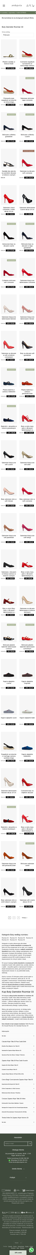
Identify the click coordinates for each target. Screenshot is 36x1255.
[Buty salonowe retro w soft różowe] (9, 486)
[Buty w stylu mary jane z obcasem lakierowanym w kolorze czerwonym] (27, 414)
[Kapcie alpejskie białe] (27, 705)
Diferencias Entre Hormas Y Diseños (11, 1092)
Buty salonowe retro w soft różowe (8, 500)
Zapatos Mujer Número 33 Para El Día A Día (13, 1073)
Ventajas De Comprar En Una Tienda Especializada (15, 1107)
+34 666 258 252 (23, 1158)
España (10, 1246)
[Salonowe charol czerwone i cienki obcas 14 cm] (9, 195)
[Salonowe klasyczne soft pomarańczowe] (9, 851)
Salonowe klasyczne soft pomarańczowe (9, 864)
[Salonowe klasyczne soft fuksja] (27, 523)
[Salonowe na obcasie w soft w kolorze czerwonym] (9, 341)
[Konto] (27, 5)
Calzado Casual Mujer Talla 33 (9, 1069)
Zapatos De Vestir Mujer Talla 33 (10, 1065)
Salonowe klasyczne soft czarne (9, 463)
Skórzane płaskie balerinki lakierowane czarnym (9, 647)
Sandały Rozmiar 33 (22, 1026)
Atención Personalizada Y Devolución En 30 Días (14, 1111)
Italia (18, 1248)
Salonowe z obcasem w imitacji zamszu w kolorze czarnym (8, 574)
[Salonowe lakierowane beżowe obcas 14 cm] (9, 778)
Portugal (22, 1248)
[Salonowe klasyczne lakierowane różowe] (27, 304)
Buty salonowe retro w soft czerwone (27, 500)
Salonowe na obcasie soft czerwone (27, 172)
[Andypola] (17, 5)
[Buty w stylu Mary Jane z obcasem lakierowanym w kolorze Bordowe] (9, 596)
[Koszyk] (33, 5)
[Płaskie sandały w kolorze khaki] (9, 49)
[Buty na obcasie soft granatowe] (27, 341)
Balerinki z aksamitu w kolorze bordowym (9, 828)
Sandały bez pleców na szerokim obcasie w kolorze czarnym (9, 173)
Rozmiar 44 (13, 940)
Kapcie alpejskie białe (27, 718)
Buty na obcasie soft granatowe (27, 354)
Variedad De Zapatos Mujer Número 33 (11, 1050)
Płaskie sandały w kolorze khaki (9, 62)
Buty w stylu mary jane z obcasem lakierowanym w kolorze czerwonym (27, 575)
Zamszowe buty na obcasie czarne (8, 245)
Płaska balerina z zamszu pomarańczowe (27, 392)
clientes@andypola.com (19, 1162)
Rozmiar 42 (29, 938)
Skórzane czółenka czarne (27, 135)
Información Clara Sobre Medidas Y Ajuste (12, 1103)
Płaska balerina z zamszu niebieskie (8, 391)
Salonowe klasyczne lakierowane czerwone (27, 281)
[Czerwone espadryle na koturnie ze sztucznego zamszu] (27, 49)
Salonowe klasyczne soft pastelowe (9, 536)
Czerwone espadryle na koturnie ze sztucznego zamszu (27, 63)
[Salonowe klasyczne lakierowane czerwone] (27, 268)
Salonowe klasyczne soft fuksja (27, 536)
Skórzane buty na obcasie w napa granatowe (27, 246)
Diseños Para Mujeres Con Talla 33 (10, 1046)
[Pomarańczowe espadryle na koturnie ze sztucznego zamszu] (9, 86)
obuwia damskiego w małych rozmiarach (19, 984)
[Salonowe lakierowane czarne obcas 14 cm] (27, 195)
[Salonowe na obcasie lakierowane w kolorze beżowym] (27, 596)
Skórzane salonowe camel (27, 864)
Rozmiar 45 (21, 940)
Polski (16, 1243)
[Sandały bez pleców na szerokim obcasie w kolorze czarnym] (9, 158)
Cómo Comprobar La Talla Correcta (11, 1088)
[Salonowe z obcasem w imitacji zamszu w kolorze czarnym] (9, 559)
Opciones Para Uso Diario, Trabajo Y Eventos (13, 1054)
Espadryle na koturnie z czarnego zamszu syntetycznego (8, 756)
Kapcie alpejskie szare (9, 718)
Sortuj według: (6, 32)
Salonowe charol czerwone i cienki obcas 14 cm (9, 209)
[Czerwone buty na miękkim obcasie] (27, 778)
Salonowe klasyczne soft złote (27, 463)
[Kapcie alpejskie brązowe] (27, 669)
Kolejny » (24, 917)
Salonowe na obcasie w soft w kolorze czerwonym (8, 355)
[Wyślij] (30, 1144)
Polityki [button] (12, 1177)
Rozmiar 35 (21, 938)
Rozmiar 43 (5, 940)
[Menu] (4, 6)
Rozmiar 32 (5, 938)
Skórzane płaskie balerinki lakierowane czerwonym (27, 647)
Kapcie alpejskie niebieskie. (27, 755)
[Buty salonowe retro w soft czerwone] (27, 486)
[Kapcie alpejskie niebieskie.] (27, 742)
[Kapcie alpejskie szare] (9, 705)
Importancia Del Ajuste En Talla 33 (10, 1084)
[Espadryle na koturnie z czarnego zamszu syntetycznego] (9, 742)
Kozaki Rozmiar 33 (9, 1026)
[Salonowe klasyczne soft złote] (27, 450)
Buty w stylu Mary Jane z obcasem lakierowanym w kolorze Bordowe (9, 611)
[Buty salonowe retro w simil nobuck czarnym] (9, 887)
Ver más (4, 1035)
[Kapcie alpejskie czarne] (9, 669)
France (15, 1246)
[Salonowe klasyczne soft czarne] (9, 450)
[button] (30, 6)
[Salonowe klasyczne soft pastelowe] (9, 523)
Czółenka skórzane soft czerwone (8, 281)
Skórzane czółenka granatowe (8, 135)
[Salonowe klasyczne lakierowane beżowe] (9, 304)
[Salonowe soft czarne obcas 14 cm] (27, 887)
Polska (27, 1246)
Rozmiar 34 (13, 938)
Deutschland (21, 1246)
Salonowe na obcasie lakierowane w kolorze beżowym (27, 610)
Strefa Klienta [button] (17, 1169)
